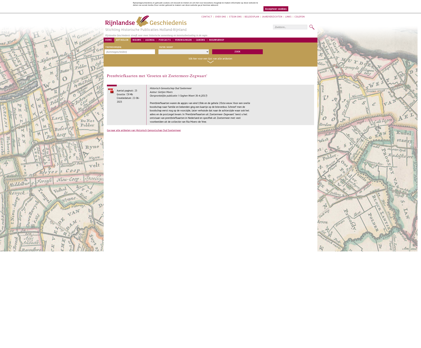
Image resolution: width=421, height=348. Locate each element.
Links (288, 16)
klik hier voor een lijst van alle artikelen (210, 58)
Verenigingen (183, 40)
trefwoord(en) (113, 47)
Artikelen (122, 40)
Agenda (150, 40)
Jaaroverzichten (272, 16)
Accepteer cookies (276, 8)
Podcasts (165, 40)
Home (108, 40)
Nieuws (137, 40)
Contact (206, 16)
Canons (200, 40)
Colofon (300, 16)
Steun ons (235, 16)
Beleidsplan (252, 16)
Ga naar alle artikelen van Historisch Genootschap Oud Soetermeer (144, 130)
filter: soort (166, 47)
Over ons (220, 16)
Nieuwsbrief (216, 40)
